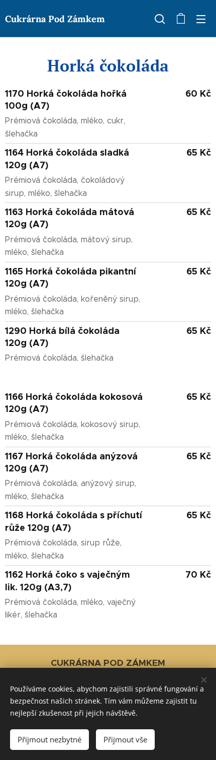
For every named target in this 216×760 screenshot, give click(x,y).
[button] (160, 18)
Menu (201, 19)
